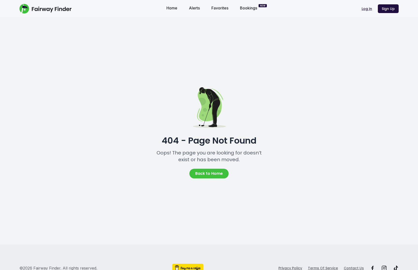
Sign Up (388, 8)
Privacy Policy (290, 268)
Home (171, 8)
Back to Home (209, 173)
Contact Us (354, 268)
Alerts (194, 8)
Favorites (219, 8)
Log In (367, 8)
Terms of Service (323, 268)
